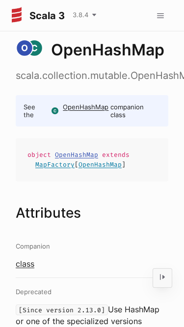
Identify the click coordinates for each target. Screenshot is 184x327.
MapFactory (55, 164)
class (25, 264)
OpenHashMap (85, 107)
